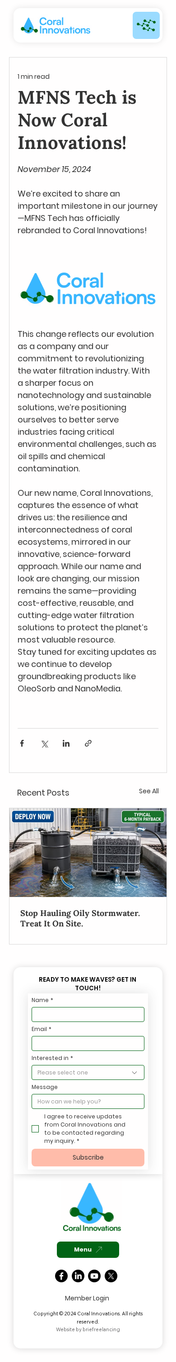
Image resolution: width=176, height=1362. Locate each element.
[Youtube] (94, 1276)
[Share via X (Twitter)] (44, 743)
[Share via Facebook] (22, 743)
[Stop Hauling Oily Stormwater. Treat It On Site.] (88, 852)
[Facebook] (61, 1276)
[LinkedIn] (78, 1276)
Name (42, 1000)
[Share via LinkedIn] (66, 743)
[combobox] (88, 1072)
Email (41, 1029)
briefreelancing (101, 1329)
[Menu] (146, 25)
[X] (111, 1276)
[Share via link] (88, 743)
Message (45, 1087)
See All (149, 791)
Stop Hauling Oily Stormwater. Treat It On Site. (80, 918)
